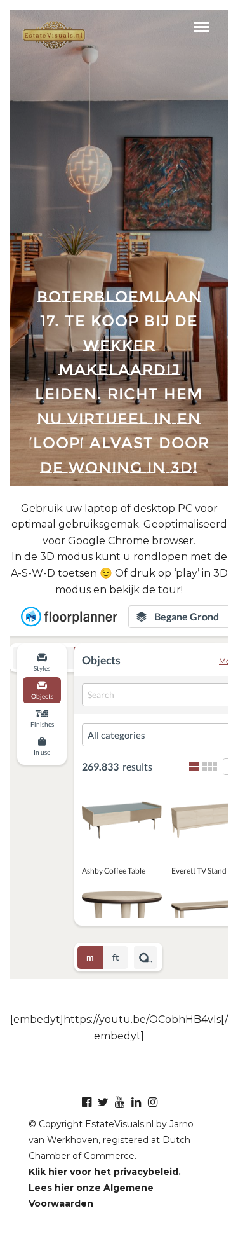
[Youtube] (119, 1102)
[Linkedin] (136, 1102)
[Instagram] (152, 1102)
